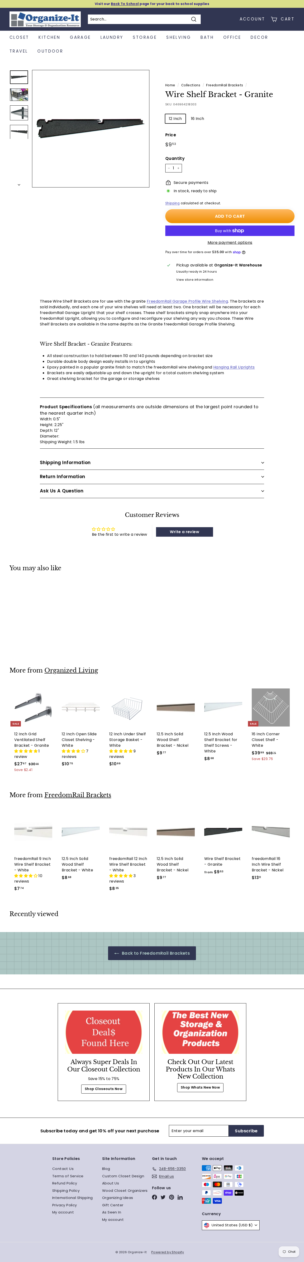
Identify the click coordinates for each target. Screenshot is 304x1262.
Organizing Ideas (117, 1197)
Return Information (62, 476)
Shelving (178, 37)
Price (170, 135)
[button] (26, 751)
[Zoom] (90, 128)
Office (232, 37)
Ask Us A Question (61, 491)
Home (170, 85)
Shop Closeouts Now (104, 1088)
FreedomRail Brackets (224, 85)
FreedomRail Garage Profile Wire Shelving (187, 301)
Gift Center (112, 1205)
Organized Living (71, 670)
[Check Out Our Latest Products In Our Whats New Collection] (200, 1032)
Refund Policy (64, 1183)
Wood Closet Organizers (125, 1190)
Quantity (175, 158)
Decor (259, 37)
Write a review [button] (184, 532)
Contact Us (63, 1168)
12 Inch (175, 118)
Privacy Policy (64, 1205)
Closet (19, 37)
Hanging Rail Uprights (234, 367)
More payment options (230, 242)
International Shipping (72, 1197)
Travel (19, 51)
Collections (190, 85)
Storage (145, 37)
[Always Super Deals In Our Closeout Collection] (103, 1032)
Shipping (172, 203)
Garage (80, 37)
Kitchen (49, 37)
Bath (207, 37)
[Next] (19, 183)
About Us (110, 1183)
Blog (106, 1168)
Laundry (112, 37)
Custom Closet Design (123, 1176)
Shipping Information (65, 462)
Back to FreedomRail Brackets (155, 953)
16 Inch (197, 118)
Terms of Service (67, 1176)
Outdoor (50, 51)
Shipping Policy (66, 1190)
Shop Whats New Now (200, 1087)
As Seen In (111, 1212)
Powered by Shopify (167, 1252)
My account (63, 1212)
